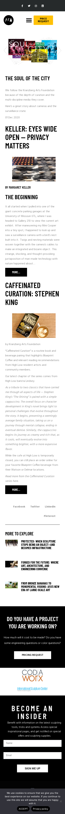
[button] (29, 20)
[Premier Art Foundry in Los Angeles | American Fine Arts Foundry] (8, 20)
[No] (60, 801)
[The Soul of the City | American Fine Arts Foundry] (11, 549)
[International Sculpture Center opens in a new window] (32, 689)
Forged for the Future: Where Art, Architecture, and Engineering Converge (40, 565)
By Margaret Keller (18, 187)
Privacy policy (40, 808)
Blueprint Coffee (30, 465)
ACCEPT (23, 808)
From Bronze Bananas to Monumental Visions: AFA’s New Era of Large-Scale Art (40, 586)
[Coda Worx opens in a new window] (32, 675)
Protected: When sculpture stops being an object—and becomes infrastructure (38, 544)
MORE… (12, 272)
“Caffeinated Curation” (18, 351)
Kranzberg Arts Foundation (24, 344)
